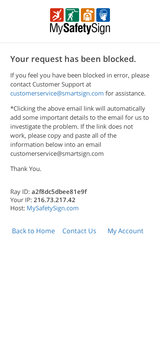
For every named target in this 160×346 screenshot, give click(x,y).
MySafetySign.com (53, 208)
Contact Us (79, 230)
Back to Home (33, 230)
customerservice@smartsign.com (57, 93)
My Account (125, 230)
